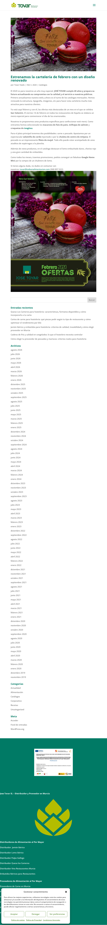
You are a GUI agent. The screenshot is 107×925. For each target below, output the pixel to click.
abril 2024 (15, 466)
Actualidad (16, 688)
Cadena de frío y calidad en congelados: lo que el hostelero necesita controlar (47, 334)
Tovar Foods (19, 85)
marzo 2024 (16, 470)
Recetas (14, 705)
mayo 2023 (16, 509)
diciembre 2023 (18, 483)
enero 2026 (16, 380)
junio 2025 (15, 410)
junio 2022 (15, 548)
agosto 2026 (16, 350)
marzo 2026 (16, 371)
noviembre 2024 (18, 436)
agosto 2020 (16, 638)
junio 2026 (15, 358)
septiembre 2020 (19, 634)
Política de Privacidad (34, 920)
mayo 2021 (16, 599)
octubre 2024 (17, 440)
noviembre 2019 (18, 677)
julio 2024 (15, 453)
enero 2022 (16, 565)
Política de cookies (18, 920)
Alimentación (17, 692)
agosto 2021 (16, 586)
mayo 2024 (16, 461)
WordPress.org (17, 729)
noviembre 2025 (18, 388)
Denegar (36, 914)
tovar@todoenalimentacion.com (35, 169)
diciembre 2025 (18, 384)
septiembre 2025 (19, 397)
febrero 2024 (17, 474)
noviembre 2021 (18, 573)
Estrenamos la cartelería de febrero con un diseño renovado (53, 79)
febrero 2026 (17, 375)
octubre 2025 (17, 393)
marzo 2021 (16, 608)
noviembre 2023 (18, 487)
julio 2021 (15, 591)
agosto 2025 (16, 401)
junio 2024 (15, 457)
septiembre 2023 (19, 496)
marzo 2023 (16, 517)
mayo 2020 (16, 651)
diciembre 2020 (18, 621)
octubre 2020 (17, 629)
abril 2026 (15, 367)
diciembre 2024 (18, 431)
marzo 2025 (16, 418)
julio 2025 (15, 405)
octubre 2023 (17, 492)
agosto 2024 (16, 449)
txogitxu (28, 128)
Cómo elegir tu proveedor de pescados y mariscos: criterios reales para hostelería (48, 339)
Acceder (14, 720)
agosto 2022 (16, 539)
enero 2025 (16, 427)
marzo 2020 (16, 660)
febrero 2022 (17, 561)
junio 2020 (15, 647)
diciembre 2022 (18, 530)
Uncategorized (17, 709)
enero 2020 (16, 668)
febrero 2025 (17, 423)
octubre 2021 (17, 578)
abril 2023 (15, 513)
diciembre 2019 (18, 672)
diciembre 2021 (18, 569)
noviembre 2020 (18, 625)
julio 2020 (15, 642)
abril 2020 (15, 655)
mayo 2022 (16, 552)
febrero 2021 (17, 612)
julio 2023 (15, 505)
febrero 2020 (17, 664)
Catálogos (43, 85)
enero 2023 (16, 526)
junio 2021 (15, 595)
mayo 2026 (16, 362)
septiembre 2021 (19, 582)
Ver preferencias (57, 914)
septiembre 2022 (19, 535)
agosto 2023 (16, 500)
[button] (66, 892)
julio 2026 (15, 354)
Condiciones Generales (51, 920)
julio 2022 (15, 543)
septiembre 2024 (19, 444)
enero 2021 (16, 616)
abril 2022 (15, 556)
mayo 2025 (16, 414)
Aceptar (14, 914)
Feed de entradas (19, 724)
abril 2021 (15, 604)
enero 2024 (16, 479)
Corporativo (16, 701)
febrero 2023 (17, 522)
